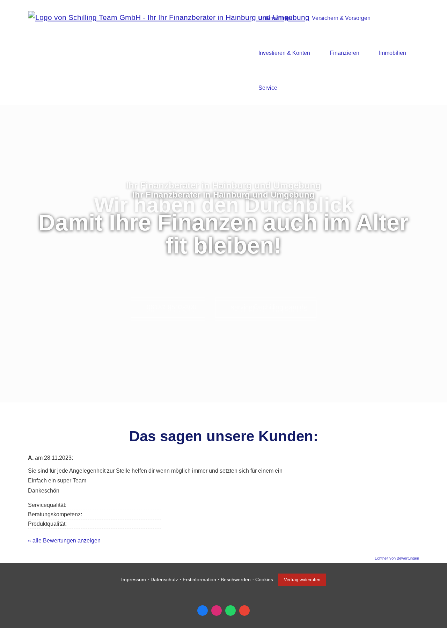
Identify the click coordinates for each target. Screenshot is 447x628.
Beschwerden (236, 580)
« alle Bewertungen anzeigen (64, 541)
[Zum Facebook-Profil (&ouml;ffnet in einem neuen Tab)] (202, 610)
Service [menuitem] (267, 88)
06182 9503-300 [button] (172, 307)
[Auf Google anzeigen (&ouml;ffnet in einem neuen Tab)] (244, 610)
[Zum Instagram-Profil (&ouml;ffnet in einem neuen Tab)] (216, 610)
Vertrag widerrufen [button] (302, 579)
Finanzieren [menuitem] (344, 53)
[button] (223, 393)
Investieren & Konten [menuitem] (284, 53)
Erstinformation (199, 580)
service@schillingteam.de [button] (269, 307)
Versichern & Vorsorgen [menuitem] (341, 18)
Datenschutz (164, 580)
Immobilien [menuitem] (392, 53)
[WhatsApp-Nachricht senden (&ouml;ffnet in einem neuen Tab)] (230, 610)
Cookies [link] (264, 580)
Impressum (133, 580)
